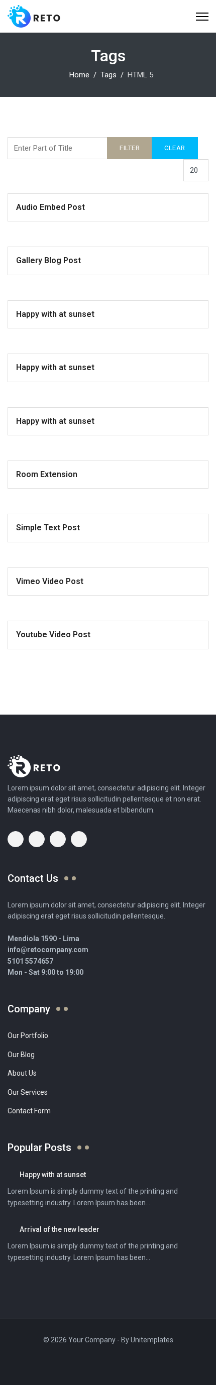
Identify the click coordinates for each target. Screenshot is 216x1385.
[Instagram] (115, 1362)
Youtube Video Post (53, 634)
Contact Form (29, 1111)
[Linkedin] (101, 1362)
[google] (58, 839)
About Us (22, 1073)
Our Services (28, 1092)
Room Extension (46, 474)
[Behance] (129, 1362)
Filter (130, 148)
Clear (174, 148)
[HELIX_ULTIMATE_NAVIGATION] (202, 16)
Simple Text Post (48, 527)
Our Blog (21, 1055)
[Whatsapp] (143, 1362)
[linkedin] (79, 839)
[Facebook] (73, 1362)
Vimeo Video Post (49, 581)
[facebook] (16, 839)
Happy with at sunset (55, 314)
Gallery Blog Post (48, 260)
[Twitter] (87, 1362)
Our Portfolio (28, 1035)
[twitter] (37, 839)
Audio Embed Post (50, 207)
